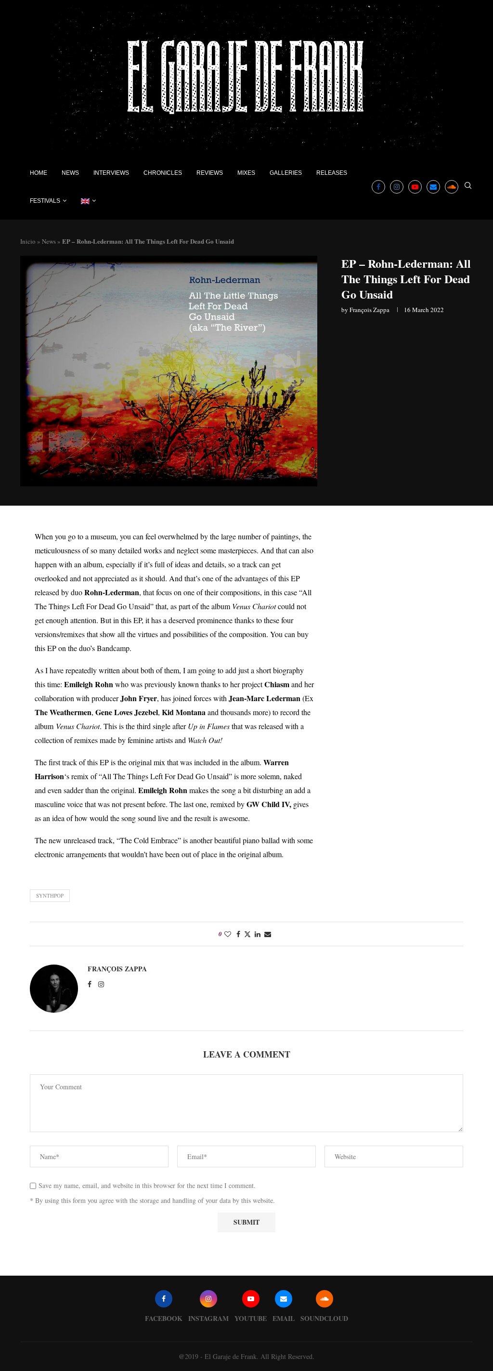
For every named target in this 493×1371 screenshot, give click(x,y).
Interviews (111, 173)
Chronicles (162, 173)
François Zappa (369, 309)
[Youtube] (415, 187)
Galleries (286, 173)
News (70, 173)
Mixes (246, 173)
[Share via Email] (267, 934)
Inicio (28, 241)
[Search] (468, 186)
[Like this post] (227, 934)
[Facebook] (378, 187)
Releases (331, 173)
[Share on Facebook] (238, 934)
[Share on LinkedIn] (257, 934)
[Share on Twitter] (247, 934)
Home (38, 173)
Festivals (45, 200)
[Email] (433, 187)
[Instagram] (396, 187)
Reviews (209, 173)
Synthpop (50, 895)
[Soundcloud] (451, 187)
